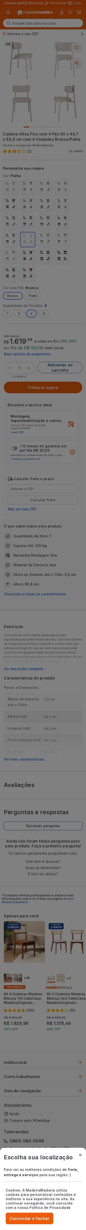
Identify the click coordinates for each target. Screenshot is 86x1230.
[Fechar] (80, 1155)
